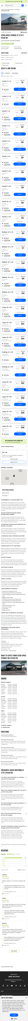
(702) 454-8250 (12, 650)
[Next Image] (25, 21)
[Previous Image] (3, 21)
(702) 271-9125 (4, 48)
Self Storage (7, 73)
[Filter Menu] (2, 73)
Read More (14, 951)
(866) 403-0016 (18, 48)
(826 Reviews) (8, 32)
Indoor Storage (5, 492)
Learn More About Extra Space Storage (13, 980)
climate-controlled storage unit (7, 786)
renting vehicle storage (14, 807)
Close (14, 1015)
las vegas (16, 9)
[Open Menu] (2, 5)
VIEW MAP (24, 32)
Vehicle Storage (15, 73)
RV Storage (4, 495)
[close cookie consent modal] (26, 997)
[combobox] (14, 5)
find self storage (9, 9)
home (2, 9)
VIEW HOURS (24, 52)
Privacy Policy (7, 1006)
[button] (14, 446)
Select (20, 89)
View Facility (14, 462)
